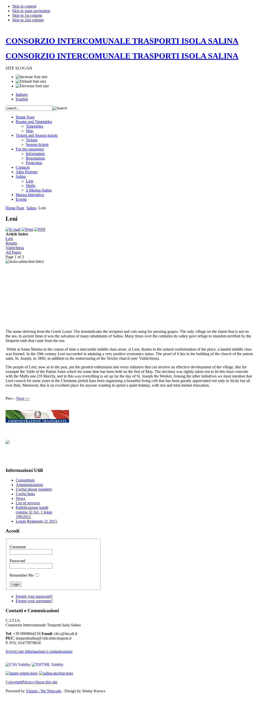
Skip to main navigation (31, 11)
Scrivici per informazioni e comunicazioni (39, 651)
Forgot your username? (34, 601)
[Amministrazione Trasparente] (37, 421)
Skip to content (24, 6)
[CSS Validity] (18, 664)
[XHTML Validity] (47, 664)
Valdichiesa (15, 248)
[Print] (27, 229)
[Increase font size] (31, 77)
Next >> (23, 398)
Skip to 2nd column (28, 20)
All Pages (13, 252)
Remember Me (22, 575)
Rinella (11, 243)
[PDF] (40, 229)
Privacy (28, 682)
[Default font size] (31, 81)
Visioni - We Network (43, 691)
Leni (9, 238)
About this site (45, 682)
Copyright (14, 682)
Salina (31, 208)
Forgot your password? (34, 596)
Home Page (15, 208)
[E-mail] (13, 229)
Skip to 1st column (27, 15)
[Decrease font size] (32, 86)
